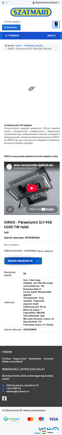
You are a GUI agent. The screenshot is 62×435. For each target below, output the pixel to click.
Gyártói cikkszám (13, 329)
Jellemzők (9, 302)
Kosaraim (49, 358)
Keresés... (12, 27)
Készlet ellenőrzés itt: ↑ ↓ (23, 260)
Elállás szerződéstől (12, 361)
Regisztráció (19, 358)
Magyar (50, 432)
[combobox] (16, 22)
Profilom (6, 358)
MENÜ (50, 35)
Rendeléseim (35, 358)
